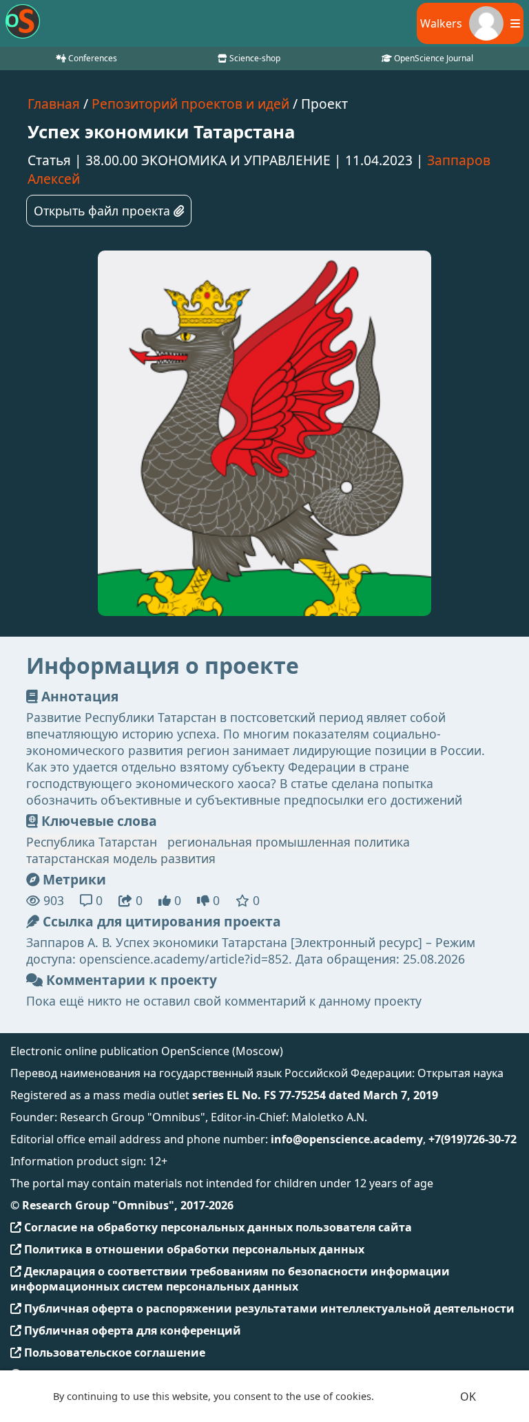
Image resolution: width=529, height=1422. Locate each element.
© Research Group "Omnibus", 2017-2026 (122, 1205)
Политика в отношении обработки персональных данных (192, 1249)
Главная (54, 103)
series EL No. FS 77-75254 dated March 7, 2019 (315, 1095)
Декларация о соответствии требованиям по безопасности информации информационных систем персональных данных (230, 1279)
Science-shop (253, 58)
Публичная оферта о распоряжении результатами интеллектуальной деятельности (268, 1308)
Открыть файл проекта (104, 210)
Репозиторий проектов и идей (190, 103)
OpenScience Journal (432, 58)
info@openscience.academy (347, 1139)
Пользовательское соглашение (113, 1352)
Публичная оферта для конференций (131, 1330)
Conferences (91, 58)
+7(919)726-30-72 (472, 1139)
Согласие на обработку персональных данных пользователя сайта (216, 1227)
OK (468, 1396)
